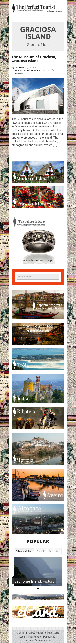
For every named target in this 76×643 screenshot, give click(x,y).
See (58, 551)
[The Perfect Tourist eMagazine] (38, 8)
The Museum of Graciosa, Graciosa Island (34, 58)
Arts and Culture (24, 551)
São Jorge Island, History (34, 581)
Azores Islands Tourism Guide (42, 632)
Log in (22, 636)
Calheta (41, 551)
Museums (35, 70)
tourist (18, 67)
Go (50, 551)
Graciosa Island (22, 70)
